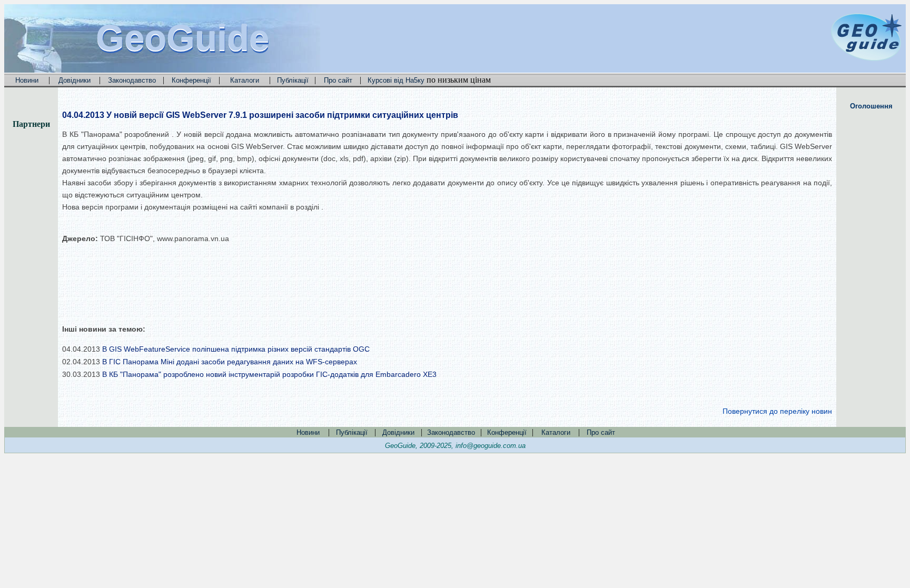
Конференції (191, 80)
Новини (26, 80)
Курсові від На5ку (396, 80)
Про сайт (338, 80)
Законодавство (132, 80)
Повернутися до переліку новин (777, 411)
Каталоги (244, 80)
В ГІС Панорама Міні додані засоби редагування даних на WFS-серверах (229, 361)
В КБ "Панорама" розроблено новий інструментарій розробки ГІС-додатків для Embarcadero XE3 (269, 374)
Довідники (74, 80)
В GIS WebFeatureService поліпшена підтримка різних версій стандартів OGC (236, 349)
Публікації (293, 80)
